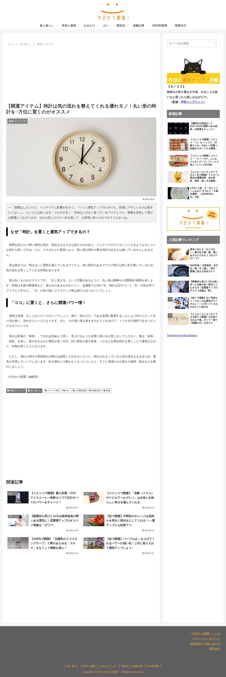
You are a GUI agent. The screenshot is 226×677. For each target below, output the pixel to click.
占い (115, 666)
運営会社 (215, 648)
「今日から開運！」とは (205, 633)
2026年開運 (152, 666)
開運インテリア (17, 390)
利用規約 (195, 643)
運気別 (125, 666)
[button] (216, 43)
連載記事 (137, 666)
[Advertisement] (81, 73)
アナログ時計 (53, 390)
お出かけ (104, 666)
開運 (108, 390)
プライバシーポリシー (206, 638)
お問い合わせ (212, 643)
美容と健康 (89, 666)
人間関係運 (81, 390)
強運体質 (96, 390)
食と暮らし (36, 390)
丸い (68, 390)
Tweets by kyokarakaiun (182, 335)
